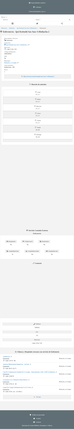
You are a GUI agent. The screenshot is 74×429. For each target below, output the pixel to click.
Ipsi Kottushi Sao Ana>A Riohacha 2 (27, 28)
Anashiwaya (6, 356)
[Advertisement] (37, 158)
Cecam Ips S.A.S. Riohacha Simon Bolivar (15, 380)
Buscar (3, 17)
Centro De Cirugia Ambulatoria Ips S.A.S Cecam (17, 387)
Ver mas (38, 397)
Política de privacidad (38, 415)
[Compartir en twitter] (37, 23)
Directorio (4, 28)
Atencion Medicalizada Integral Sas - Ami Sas (16, 364)
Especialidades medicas (38, 3)
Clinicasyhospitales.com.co (37, 11)
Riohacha (12, 28)
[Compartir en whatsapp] (61, 23)
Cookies (38, 418)
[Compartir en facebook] (12, 23)
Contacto (38, 422)
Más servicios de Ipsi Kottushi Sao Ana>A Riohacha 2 (38, 76)
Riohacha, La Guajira (10, 63)
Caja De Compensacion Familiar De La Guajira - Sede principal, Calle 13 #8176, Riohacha (29, 372)
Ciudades (38, 7)
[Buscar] (70, 20)
